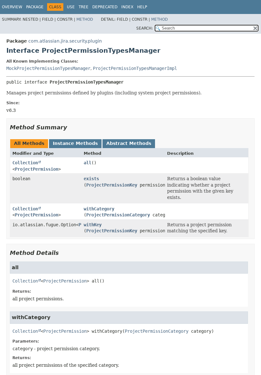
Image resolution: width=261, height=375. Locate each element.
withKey (93, 224)
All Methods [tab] (29, 143)
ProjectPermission (36, 169)
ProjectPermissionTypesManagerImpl (135, 68)
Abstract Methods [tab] (128, 143)
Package (35, 7)
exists (91, 178)
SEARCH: (144, 28)
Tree (83, 7)
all (87, 162)
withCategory (99, 208)
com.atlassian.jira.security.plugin (65, 41)
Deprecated (104, 7)
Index (127, 7)
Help (142, 7)
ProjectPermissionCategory (118, 214)
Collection (25, 162)
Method (84, 19)
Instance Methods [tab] (75, 143)
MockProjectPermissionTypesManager (48, 68)
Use (71, 7)
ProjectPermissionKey (111, 185)
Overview (12, 7)
